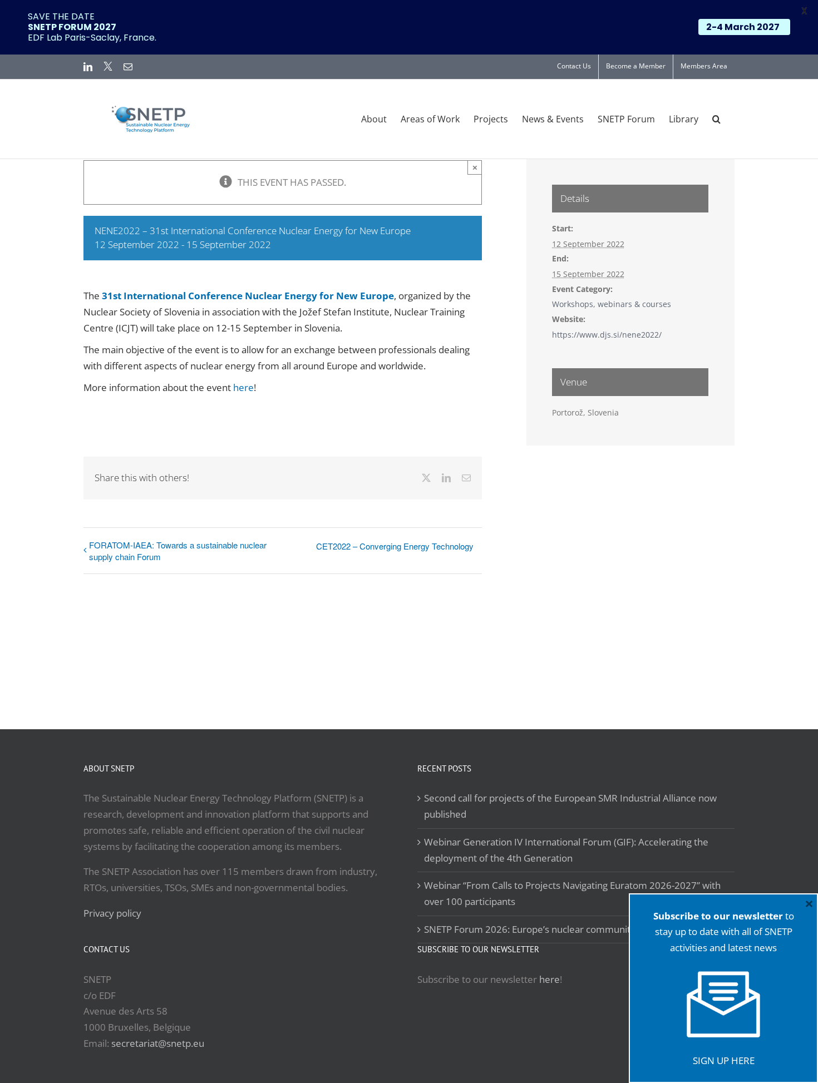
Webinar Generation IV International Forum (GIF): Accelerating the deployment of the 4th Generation (566, 849)
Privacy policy (112, 913)
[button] (716, 119)
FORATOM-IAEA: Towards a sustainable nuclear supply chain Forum (178, 550)
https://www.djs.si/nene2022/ (607, 334)
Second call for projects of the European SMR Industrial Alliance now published (570, 806)
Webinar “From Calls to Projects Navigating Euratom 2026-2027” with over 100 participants (572, 893)
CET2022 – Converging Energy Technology (395, 546)
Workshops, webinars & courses (611, 304)
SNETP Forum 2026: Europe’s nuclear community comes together (565, 929)
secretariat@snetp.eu (157, 1043)
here (243, 387)
